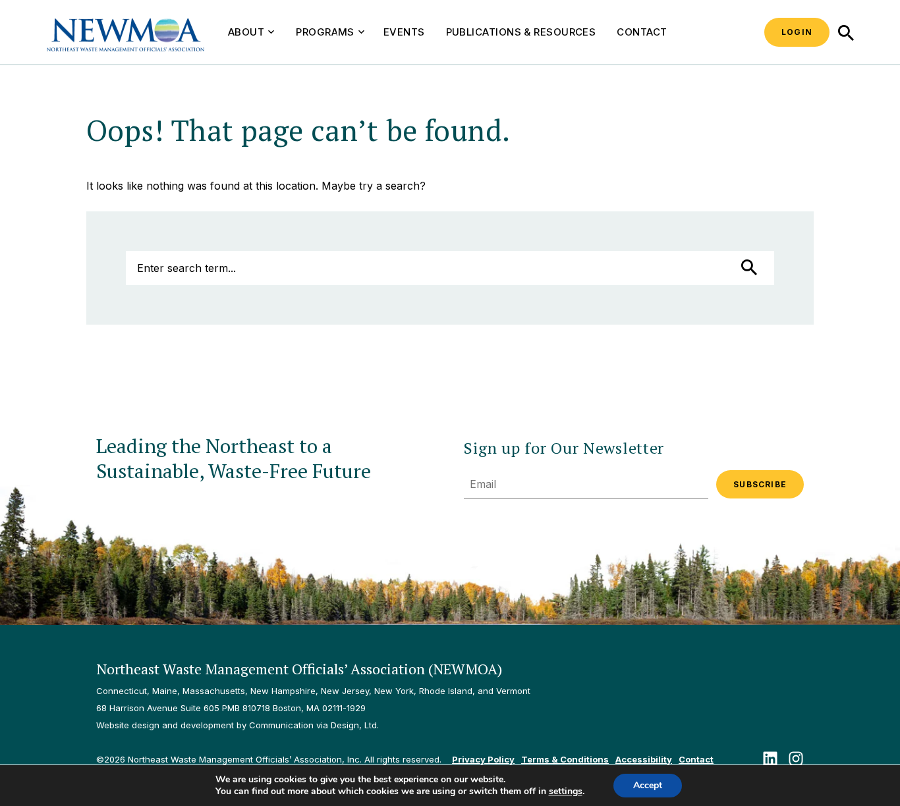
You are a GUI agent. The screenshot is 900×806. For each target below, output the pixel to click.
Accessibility (643, 759)
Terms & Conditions (565, 759)
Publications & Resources (521, 32)
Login (796, 32)
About (246, 32)
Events (404, 32)
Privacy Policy (483, 759)
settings (565, 791)
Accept (647, 785)
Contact (642, 32)
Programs (325, 32)
